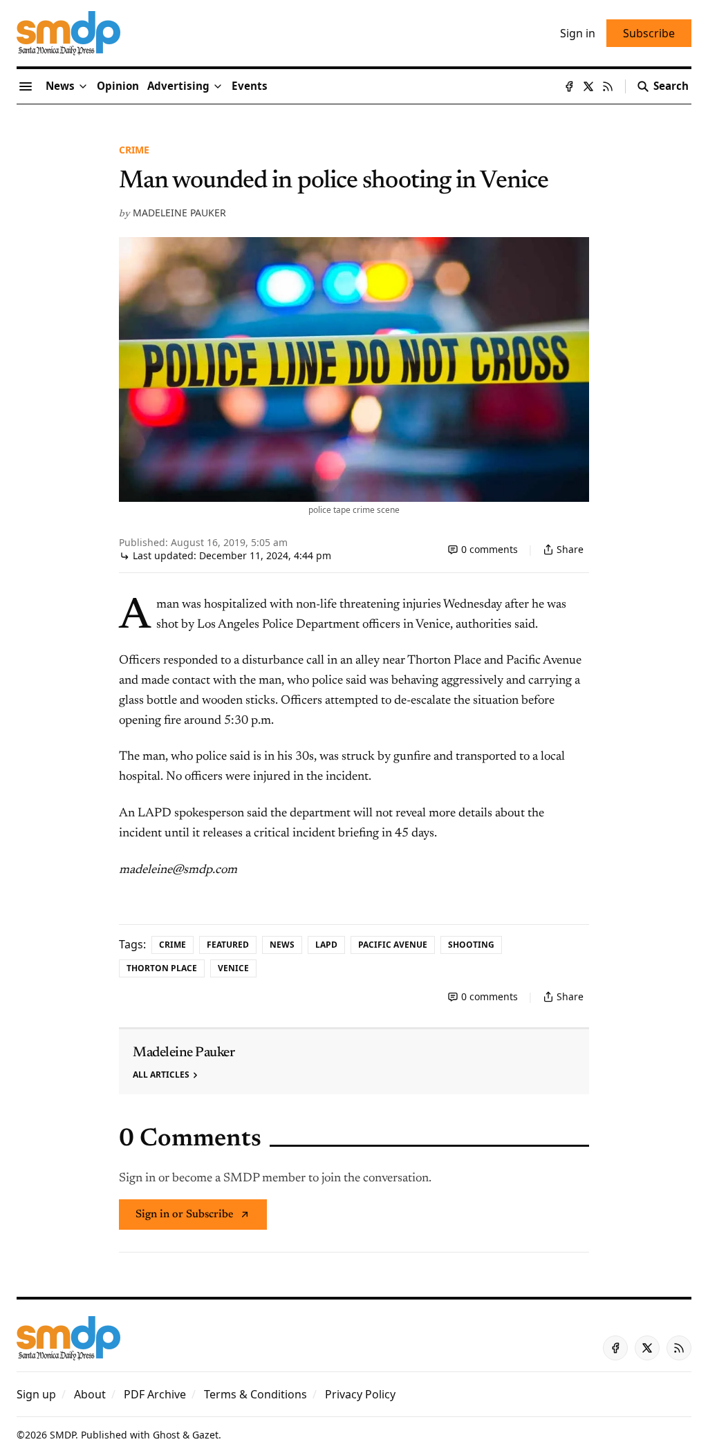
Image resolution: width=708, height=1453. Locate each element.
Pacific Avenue (392, 944)
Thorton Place (162, 968)
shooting (471, 944)
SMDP (62, 1434)
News (282, 944)
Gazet (205, 1434)
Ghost (166, 1434)
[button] (178, 86)
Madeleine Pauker (179, 212)
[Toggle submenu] (82, 86)
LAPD (326, 944)
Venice (233, 968)
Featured (228, 944)
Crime (134, 149)
